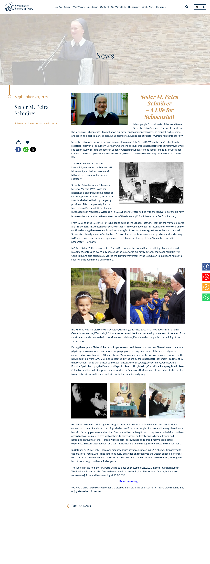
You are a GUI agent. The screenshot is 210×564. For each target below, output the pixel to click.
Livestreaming (128, 481)
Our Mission (92, 7)
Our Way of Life (118, 7)
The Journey (134, 7)
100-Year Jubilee (62, 7)
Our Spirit (104, 7)
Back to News (81, 505)
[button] (18, 149)
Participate (161, 7)
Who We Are (79, 7)
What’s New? (148, 7)
